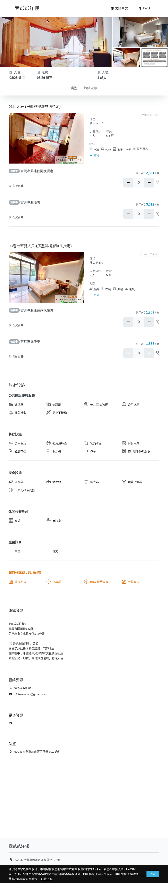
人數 (104, 72)
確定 (153, 874)
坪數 (109, 131)
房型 (74, 88)
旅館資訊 (90, 88)
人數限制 (95, 131)
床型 (92, 119)
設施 (92, 143)
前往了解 (46, 879)
